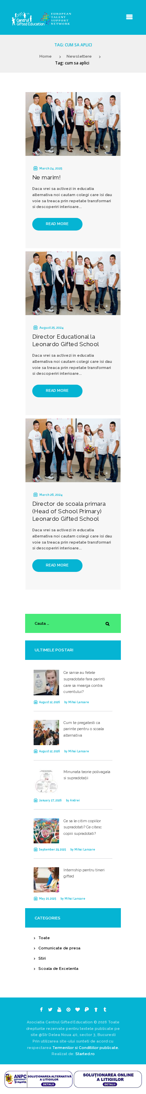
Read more (57, 224)
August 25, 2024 (51, 327)
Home (45, 56)
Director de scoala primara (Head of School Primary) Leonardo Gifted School (69, 511)
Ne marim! (46, 177)
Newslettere (79, 56)
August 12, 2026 (49, 702)
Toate (44, 938)
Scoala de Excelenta (58, 968)
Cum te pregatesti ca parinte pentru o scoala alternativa (83, 729)
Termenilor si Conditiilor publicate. (85, 1048)
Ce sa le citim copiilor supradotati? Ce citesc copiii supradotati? (82, 827)
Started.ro (84, 1054)
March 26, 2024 (50, 495)
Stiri (42, 958)
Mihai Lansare (78, 702)
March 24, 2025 (50, 168)
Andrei (75, 800)
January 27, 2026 (50, 800)
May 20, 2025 (47, 898)
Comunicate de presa (59, 948)
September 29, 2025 (52, 849)
